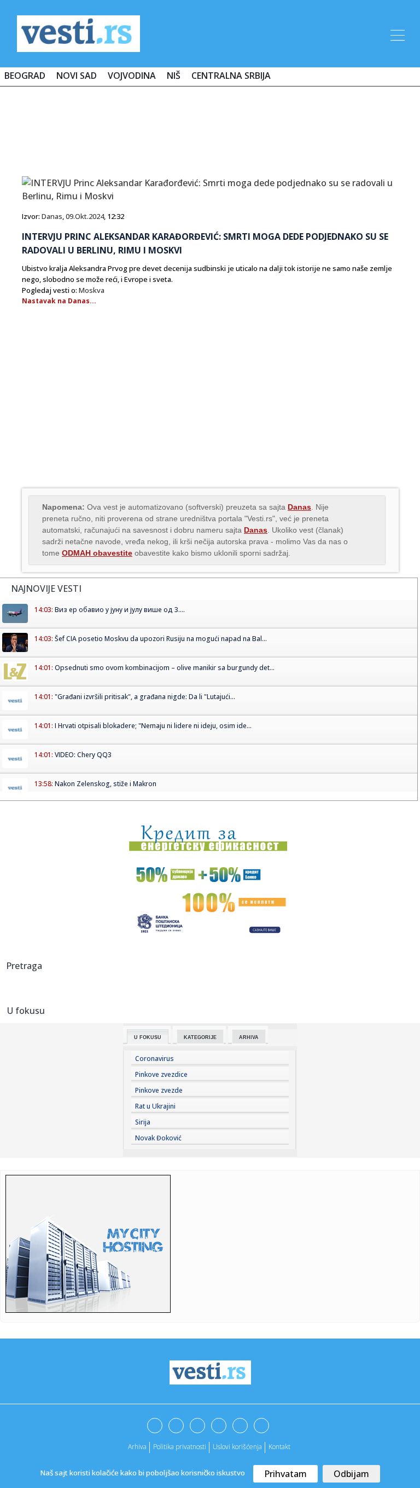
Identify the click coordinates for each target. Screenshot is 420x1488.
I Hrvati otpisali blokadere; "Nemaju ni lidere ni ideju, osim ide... (153, 725)
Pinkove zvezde (159, 1090)
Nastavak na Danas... (59, 300)
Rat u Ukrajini (155, 1106)
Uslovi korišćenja (237, 1446)
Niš (173, 76)
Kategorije (200, 1037)
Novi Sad (76, 76)
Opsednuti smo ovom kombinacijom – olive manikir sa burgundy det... (165, 667)
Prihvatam (285, 1474)
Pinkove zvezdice (161, 1074)
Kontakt (279, 1446)
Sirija (142, 1122)
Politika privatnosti (179, 1446)
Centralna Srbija (231, 76)
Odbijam (351, 1474)
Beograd (24, 76)
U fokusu (147, 1037)
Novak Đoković (158, 1138)
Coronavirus (154, 1058)
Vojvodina (132, 76)
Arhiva (249, 1037)
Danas (52, 216)
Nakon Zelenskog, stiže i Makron (105, 783)
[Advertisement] (210, 127)
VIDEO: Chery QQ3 (83, 754)
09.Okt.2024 (85, 216)
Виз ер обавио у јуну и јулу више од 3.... (120, 609)
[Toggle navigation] (396, 33)
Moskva (91, 290)
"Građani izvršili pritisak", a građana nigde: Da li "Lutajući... (145, 696)
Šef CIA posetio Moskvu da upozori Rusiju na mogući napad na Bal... (161, 638)
